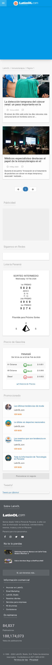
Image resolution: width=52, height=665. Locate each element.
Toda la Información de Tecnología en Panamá (30, 458)
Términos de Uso (21, 659)
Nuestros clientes (13, 598)
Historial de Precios (27, 384)
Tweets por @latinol (11, 492)
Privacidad (34, 659)
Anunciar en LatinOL (14, 587)
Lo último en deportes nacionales (29, 422)
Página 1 (30, 68)
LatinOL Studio (12, 594)
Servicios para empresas (16, 602)
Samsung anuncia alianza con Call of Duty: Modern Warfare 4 (31, 552)
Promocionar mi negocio (26, 476)
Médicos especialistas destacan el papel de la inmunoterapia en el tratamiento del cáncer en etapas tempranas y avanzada (25, 160)
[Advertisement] (26, 33)
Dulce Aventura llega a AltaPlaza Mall (29, 561)
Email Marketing (12, 591)
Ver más (18, 414)
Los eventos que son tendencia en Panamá (30, 439)
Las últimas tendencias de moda (29, 406)
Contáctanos (11, 609)
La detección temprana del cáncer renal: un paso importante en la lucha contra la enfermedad (25, 103)
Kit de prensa (11, 605)
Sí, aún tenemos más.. (26, 572)
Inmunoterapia (18, 68)
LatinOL (6, 68)
